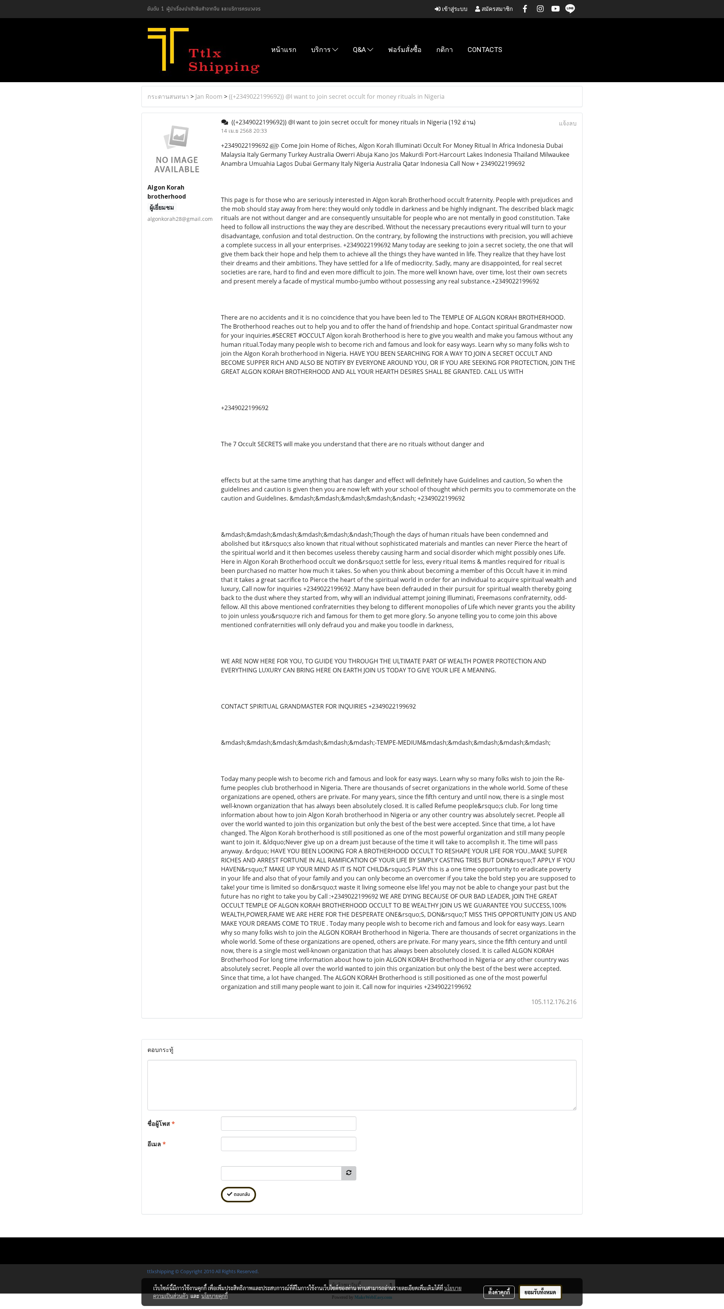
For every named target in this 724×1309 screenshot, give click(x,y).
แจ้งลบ (568, 123)
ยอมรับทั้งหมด (540, 1292)
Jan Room (208, 96)
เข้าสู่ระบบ (454, 8)
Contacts (485, 50)
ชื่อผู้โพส (161, 1123)
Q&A (360, 50)
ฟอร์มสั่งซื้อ (405, 50)
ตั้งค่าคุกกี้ (499, 1292)
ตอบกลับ (241, 1194)
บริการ (321, 50)
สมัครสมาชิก (496, 8)
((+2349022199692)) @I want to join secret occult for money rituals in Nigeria (337, 96)
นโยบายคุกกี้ (214, 1295)
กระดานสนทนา (168, 96)
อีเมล (156, 1144)
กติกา (444, 50)
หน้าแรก (283, 50)
